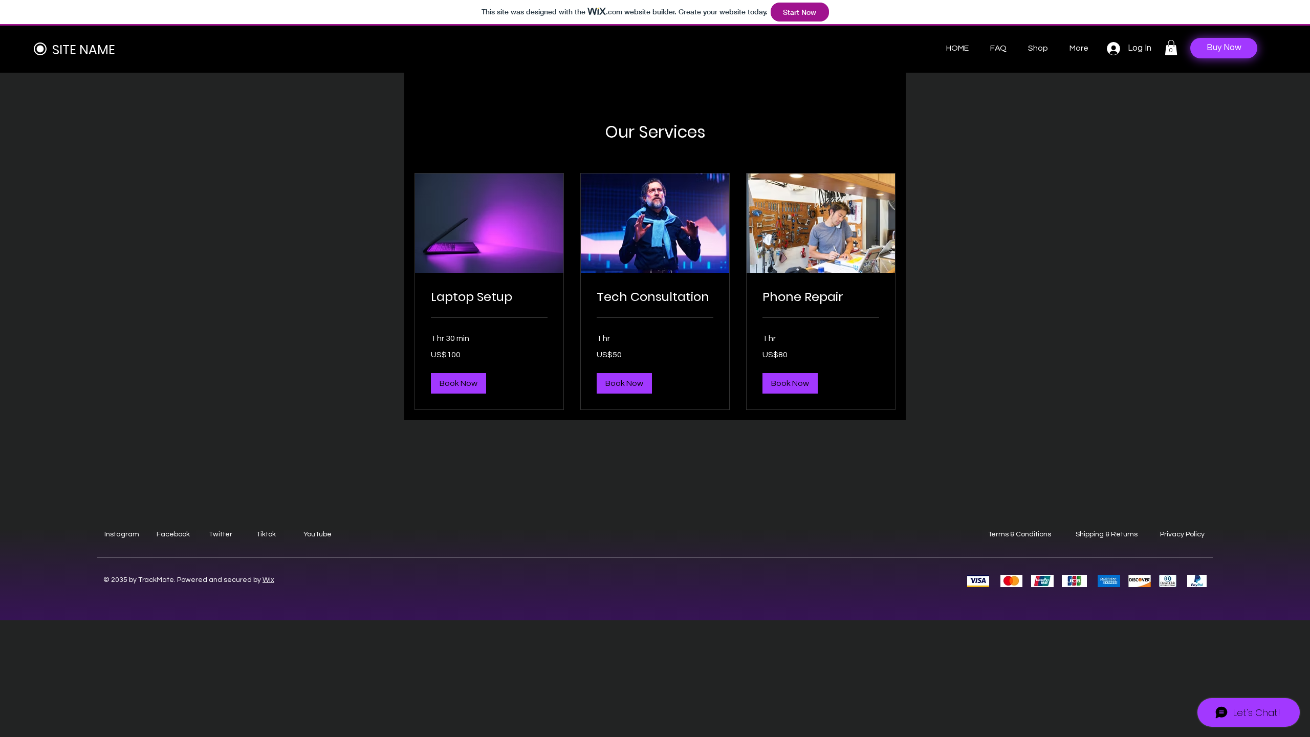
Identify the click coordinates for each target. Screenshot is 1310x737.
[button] (1171, 47)
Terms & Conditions (1019, 534)
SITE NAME (83, 50)
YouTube (317, 534)
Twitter (220, 534)
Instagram (121, 534)
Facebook (173, 534)
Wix (268, 579)
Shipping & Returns (1107, 534)
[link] (489, 297)
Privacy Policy (1182, 534)
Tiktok (266, 534)
